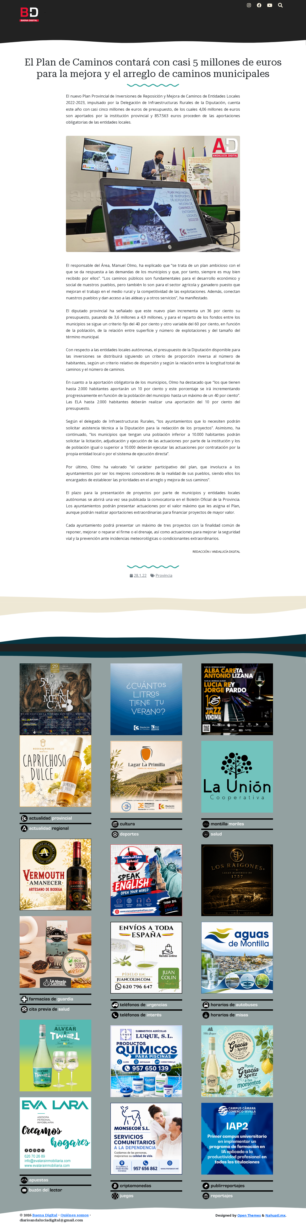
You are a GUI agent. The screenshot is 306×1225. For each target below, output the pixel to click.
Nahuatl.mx (275, 1215)
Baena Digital (44, 1215)
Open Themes (249, 1215)
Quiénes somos (74, 1215)
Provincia (164, 575)
